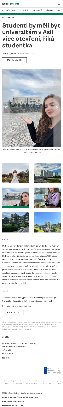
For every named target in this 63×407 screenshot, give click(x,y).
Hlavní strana (9, 10)
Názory (49, 10)
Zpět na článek (14, 60)
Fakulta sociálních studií (13, 401)
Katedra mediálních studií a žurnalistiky (20, 397)
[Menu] (59, 4)
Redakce (6, 358)
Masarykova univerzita (12, 406)
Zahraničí (37, 10)
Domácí (24, 10)
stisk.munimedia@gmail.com (16, 306)
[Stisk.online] (10, 3)
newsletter (13, 312)
